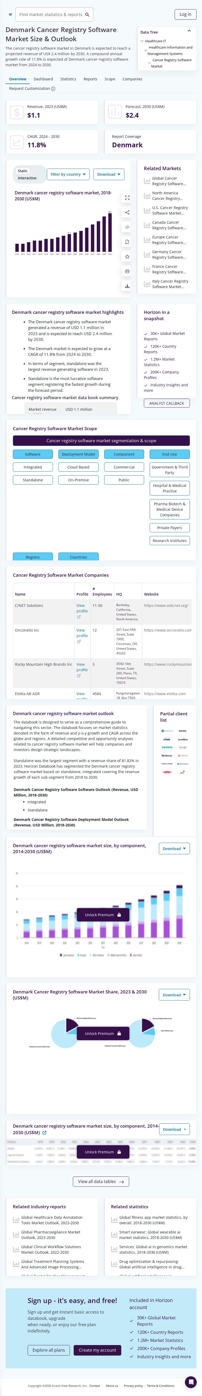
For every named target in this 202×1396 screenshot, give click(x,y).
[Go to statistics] (44, 1132)
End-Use (169, 454)
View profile (82, 608)
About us (112, 1386)
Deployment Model (78, 454)
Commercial (124, 467)
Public (124, 479)
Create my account (97, 1350)
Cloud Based (78, 467)
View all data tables (97, 1181)
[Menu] (11, 14)
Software (33, 454)
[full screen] (127, 197)
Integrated (33, 467)
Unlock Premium (100, 914)
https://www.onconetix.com (168, 630)
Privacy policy (133, 1386)
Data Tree (149, 32)
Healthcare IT (155, 41)
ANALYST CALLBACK (166, 403)
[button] (155, 41)
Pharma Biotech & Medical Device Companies (169, 509)
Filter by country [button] (66, 174)
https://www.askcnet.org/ (166, 605)
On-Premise (78, 479)
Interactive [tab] (27, 177)
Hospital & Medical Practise (169, 488)
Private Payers (169, 527)
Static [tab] (23, 170)
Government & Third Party (170, 470)
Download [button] (107, 174)
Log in (185, 14)
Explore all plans (49, 1350)
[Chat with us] (191, 1382)
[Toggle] (142, 41)
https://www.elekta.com (165, 693)
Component (124, 454)
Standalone (33, 479)
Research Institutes (170, 540)
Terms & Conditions (160, 1386)
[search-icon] (87, 14)
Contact (94, 1386)
